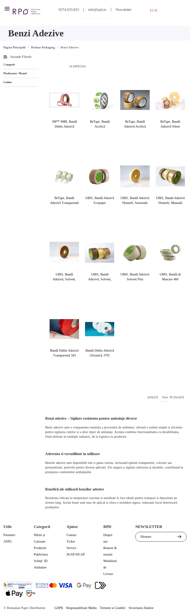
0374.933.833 (69, 10)
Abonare (145, 536)
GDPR (58, 608)
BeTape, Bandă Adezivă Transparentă (64, 200)
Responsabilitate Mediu (81, 608)
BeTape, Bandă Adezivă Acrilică (135, 124)
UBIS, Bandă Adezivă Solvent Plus (134, 277)
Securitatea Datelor (141, 608)
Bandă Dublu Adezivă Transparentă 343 (64, 353)
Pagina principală (14, 47)
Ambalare (40, 567)
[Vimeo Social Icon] (182, 595)
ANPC (7, 541)
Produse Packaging (43, 47)
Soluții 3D (41, 561)
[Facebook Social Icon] (157, 586)
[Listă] (59, 66)
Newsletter (123, 10)
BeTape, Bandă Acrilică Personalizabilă (100, 124)
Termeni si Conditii (112, 608)
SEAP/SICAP (75, 554)
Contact (71, 535)
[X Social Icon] (170, 586)
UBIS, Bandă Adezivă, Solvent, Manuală (99, 277)
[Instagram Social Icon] (182, 586)
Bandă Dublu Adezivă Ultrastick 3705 (100, 353)
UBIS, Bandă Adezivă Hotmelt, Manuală (170, 200)
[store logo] (26, 11)
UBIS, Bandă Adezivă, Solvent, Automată (64, 277)
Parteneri (9, 535)
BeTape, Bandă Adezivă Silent (170, 124)
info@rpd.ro (97, 10)
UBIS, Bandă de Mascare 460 (170, 277)
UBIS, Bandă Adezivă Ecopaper (99, 200)
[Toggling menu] (6, 9)
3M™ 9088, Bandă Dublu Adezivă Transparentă (64, 124)
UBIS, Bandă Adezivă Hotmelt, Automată (134, 200)
